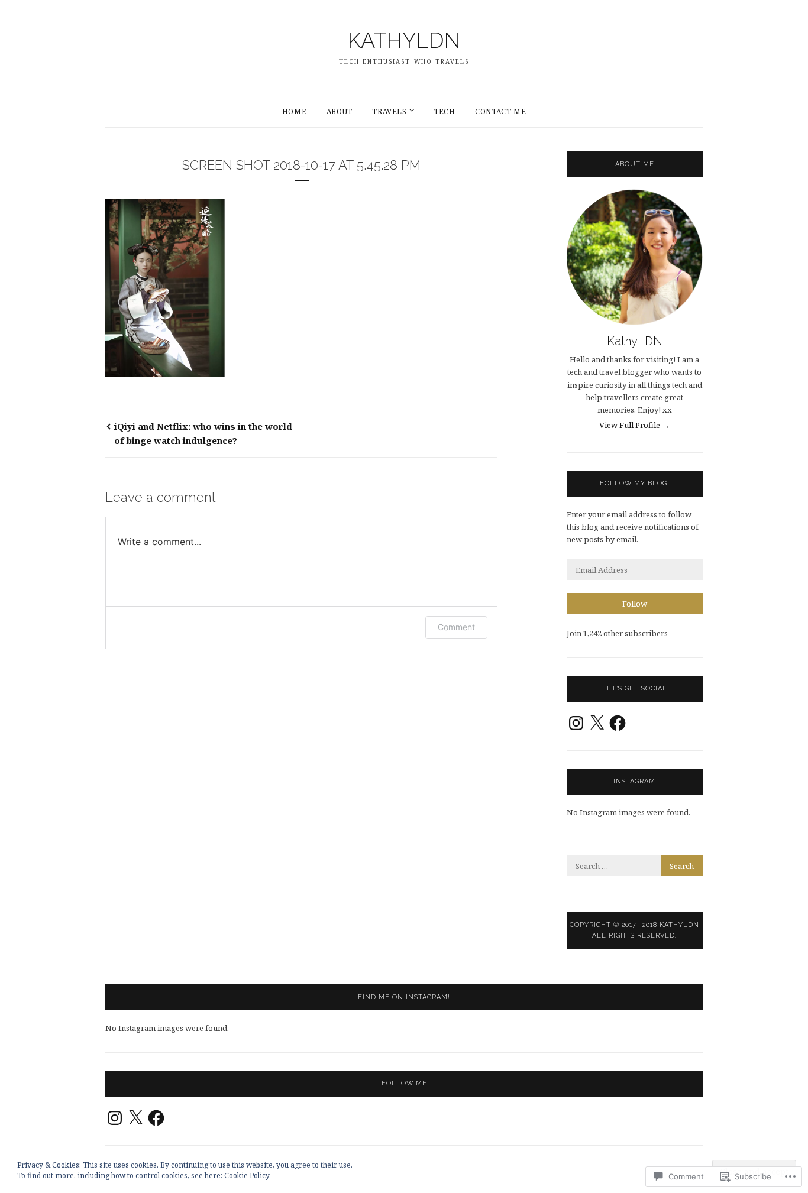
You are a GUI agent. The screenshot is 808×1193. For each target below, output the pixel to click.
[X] (596, 723)
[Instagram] (576, 723)
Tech (444, 111)
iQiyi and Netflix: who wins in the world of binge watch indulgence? (203, 433)
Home (294, 111)
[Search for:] (635, 866)
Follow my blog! (635, 483)
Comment (456, 627)
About (340, 111)
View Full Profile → (634, 425)
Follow (634, 603)
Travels (389, 111)
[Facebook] (617, 723)
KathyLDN (634, 341)
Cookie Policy (247, 1176)
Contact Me (500, 111)
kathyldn (404, 40)
